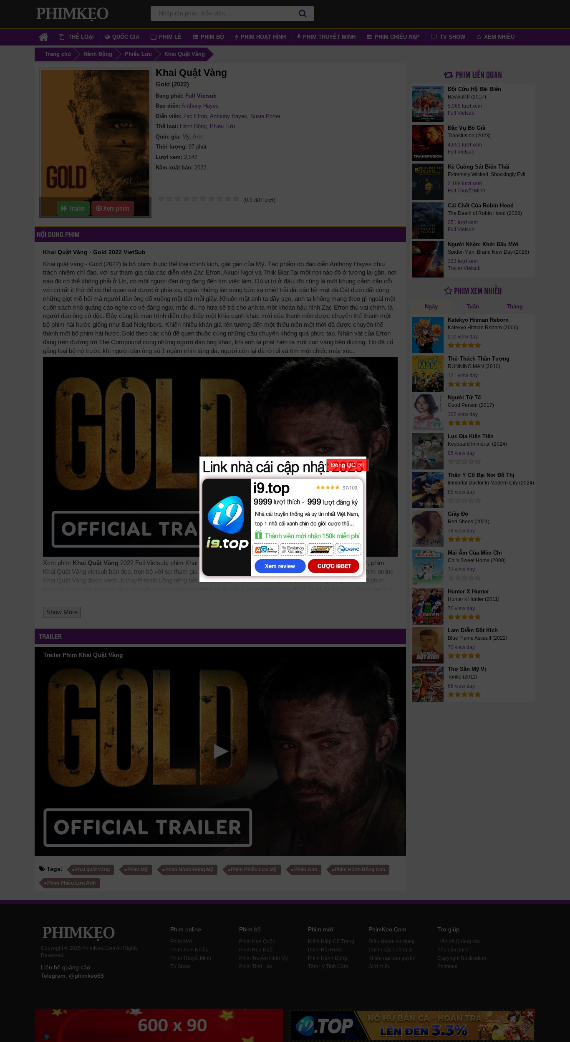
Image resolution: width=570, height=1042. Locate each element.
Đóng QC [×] (347, 465)
